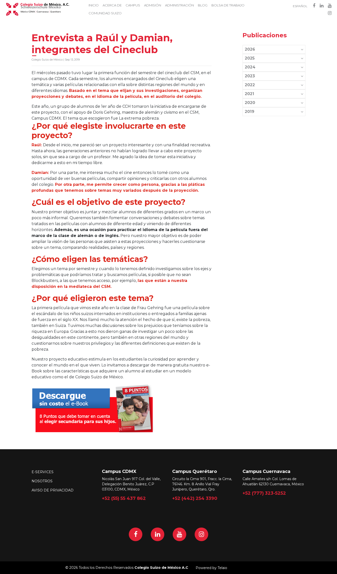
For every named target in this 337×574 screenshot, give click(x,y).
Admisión (152, 5)
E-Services (43, 472)
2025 (250, 58)
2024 (250, 67)
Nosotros (42, 481)
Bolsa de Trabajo (227, 5)
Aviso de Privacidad (53, 490)
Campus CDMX (119, 471)
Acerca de (112, 5)
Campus (133, 5)
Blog (202, 5)
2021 (249, 93)
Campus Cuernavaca (266, 471)
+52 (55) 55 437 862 (124, 498)
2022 (250, 85)
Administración (179, 5)
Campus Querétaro (194, 471)
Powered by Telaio (211, 568)
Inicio (94, 5)
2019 (249, 111)
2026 (250, 49)
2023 (250, 76)
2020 (250, 102)
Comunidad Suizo (105, 13)
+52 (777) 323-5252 (264, 493)
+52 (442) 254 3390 (194, 498)
